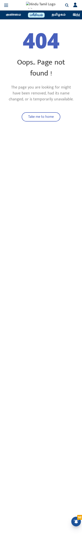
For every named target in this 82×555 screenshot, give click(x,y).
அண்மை (13, 15)
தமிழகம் (59, 15)
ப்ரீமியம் (36, 15)
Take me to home (41, 117)
